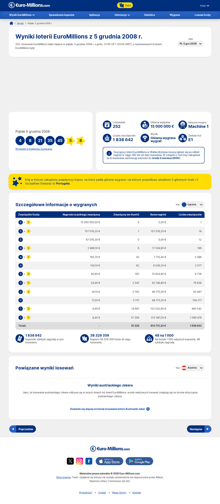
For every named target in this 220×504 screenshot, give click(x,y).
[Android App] (139, 461)
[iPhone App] (109, 461)
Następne (196, 429)
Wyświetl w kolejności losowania (33, 149)
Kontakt (137, 492)
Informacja (121, 14)
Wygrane (175, 14)
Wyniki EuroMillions (20, 14)
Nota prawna (63, 477)
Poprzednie (26, 429)
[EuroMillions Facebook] (89, 461)
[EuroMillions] (29, 7)
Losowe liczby (203, 14)
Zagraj (128, 5)
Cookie (102, 492)
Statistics (149, 14)
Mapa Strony (119, 492)
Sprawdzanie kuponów (61, 14)
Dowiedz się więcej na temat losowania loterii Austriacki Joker (107, 409)
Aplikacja (94, 14)
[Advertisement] (110, 84)
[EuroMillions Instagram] (79, 461)
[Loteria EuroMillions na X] (70, 461)
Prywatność (85, 492)
